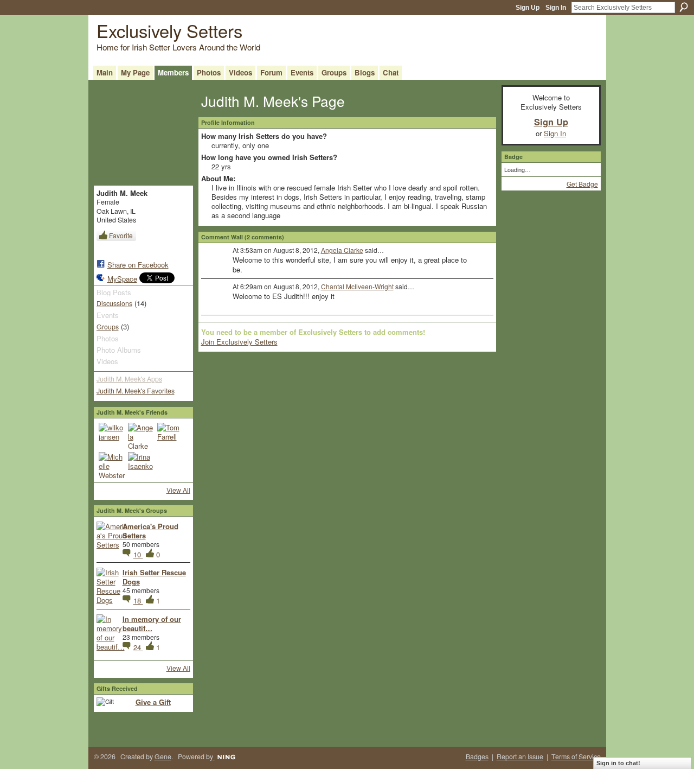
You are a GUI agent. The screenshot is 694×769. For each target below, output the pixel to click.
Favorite (121, 235)
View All (178, 489)
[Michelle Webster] (112, 465)
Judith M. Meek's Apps (129, 379)
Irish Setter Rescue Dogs (154, 577)
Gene (163, 756)
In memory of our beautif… (152, 623)
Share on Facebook (138, 264)
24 (138, 647)
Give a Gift (153, 702)
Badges (477, 756)
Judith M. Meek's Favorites (136, 391)
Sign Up (527, 7)
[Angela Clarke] (141, 436)
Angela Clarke (342, 250)
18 (138, 600)
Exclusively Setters (169, 30)
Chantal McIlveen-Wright (357, 286)
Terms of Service (576, 756)
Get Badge (582, 183)
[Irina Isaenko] (141, 465)
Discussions (114, 303)
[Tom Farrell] (170, 436)
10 (138, 554)
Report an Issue (520, 756)
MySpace (122, 279)
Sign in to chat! (618, 763)
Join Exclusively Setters (239, 341)
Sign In (555, 7)
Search (683, 7)
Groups (108, 327)
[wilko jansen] (112, 436)
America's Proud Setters (150, 531)
